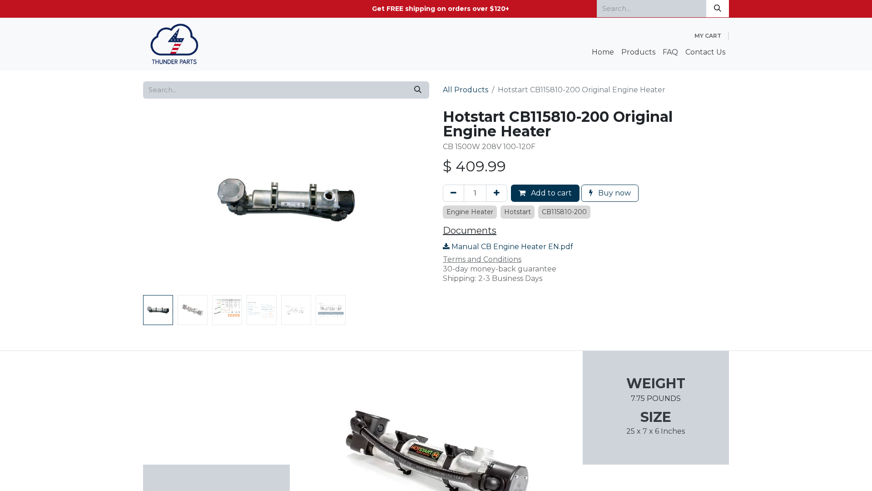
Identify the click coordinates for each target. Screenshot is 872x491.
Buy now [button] (613, 193)
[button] (164, 200)
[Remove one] (453, 193)
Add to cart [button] (550, 193)
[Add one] (496, 193)
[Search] (717, 8)
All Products (465, 89)
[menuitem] (603, 52)
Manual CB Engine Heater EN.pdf (511, 246)
